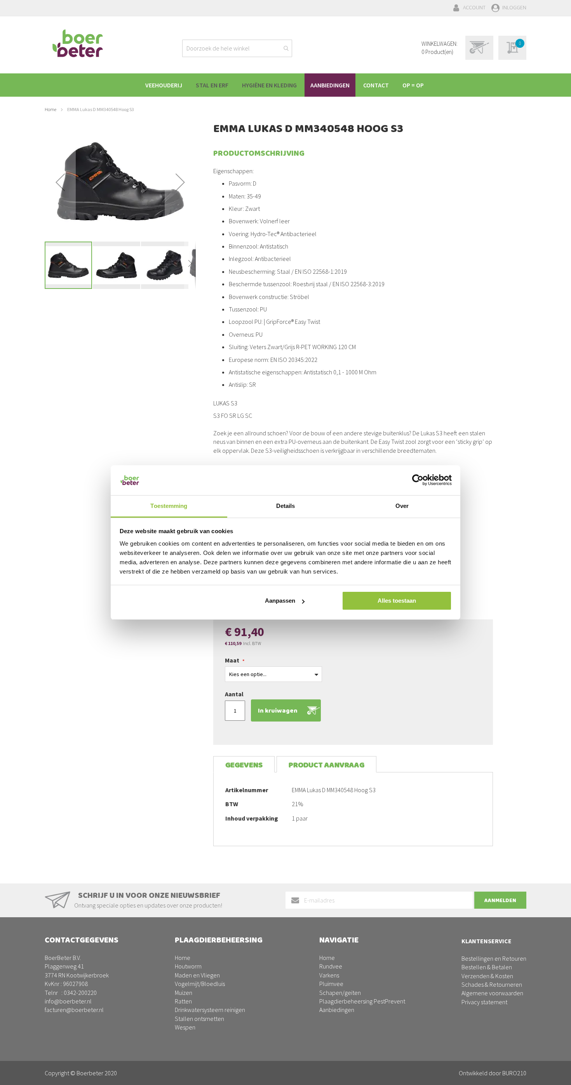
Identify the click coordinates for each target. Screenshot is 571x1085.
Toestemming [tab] (168, 506)
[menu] (285, 85)
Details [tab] (285, 506)
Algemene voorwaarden (492, 993)
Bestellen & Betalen (486, 967)
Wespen (185, 1027)
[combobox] (237, 48)
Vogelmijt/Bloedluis (200, 984)
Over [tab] (402, 506)
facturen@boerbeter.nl (74, 1010)
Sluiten (286, 1070)
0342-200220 (80, 992)
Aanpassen (280, 600)
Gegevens (244, 765)
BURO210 (514, 1073)
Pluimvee (331, 984)
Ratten (183, 1001)
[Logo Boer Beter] (78, 44)
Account (474, 7)
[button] (60, 182)
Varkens (329, 975)
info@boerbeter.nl (68, 1001)
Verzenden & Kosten (487, 976)
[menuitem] (163, 85)
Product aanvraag (326, 765)
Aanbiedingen (336, 1010)
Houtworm (188, 966)
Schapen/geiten (340, 992)
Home (50, 109)
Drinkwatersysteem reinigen (210, 1010)
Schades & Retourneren (491, 984)
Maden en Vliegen (197, 975)
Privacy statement (484, 1002)
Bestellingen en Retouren (493, 958)
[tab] (244, 764)
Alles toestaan (397, 600)
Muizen (183, 992)
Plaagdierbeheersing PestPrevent (362, 1001)
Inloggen (514, 7)
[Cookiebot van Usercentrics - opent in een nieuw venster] (418, 480)
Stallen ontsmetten (199, 1018)
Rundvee (330, 966)
